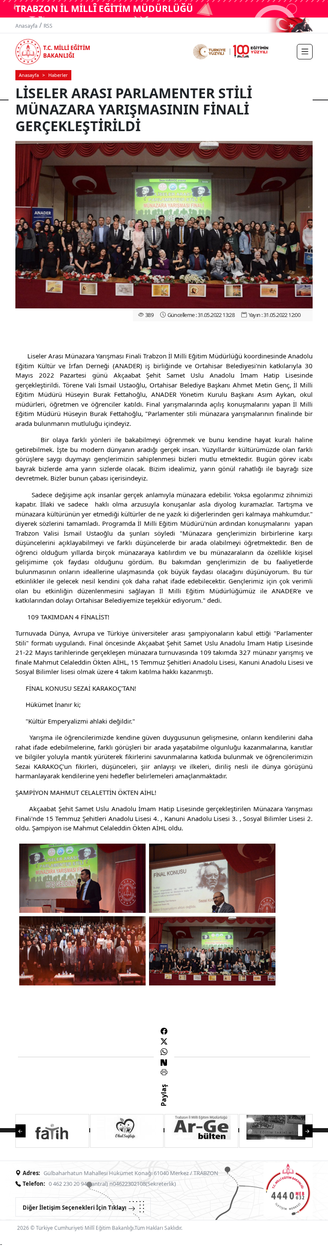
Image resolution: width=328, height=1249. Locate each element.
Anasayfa (26, 25)
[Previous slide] (25, 1130)
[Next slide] (303, 1130)
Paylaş (163, 1102)
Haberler (58, 75)
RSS (48, 25)
